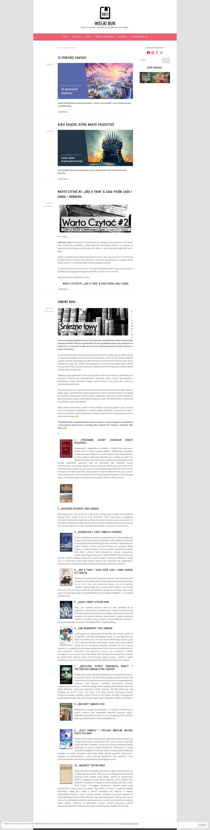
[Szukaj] (166, 60)
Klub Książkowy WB (139, 37)
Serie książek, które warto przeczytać (86, 124)
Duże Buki (123, 37)
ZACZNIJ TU (76, 37)
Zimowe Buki (66, 301)
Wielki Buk (105, 23)
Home (65, 37)
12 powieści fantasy (72, 57)
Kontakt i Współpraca (105, 37)
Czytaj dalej (63, 112)
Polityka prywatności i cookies (129, 824)
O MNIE (88, 37)
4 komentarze (48, 311)
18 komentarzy (48, 206)
